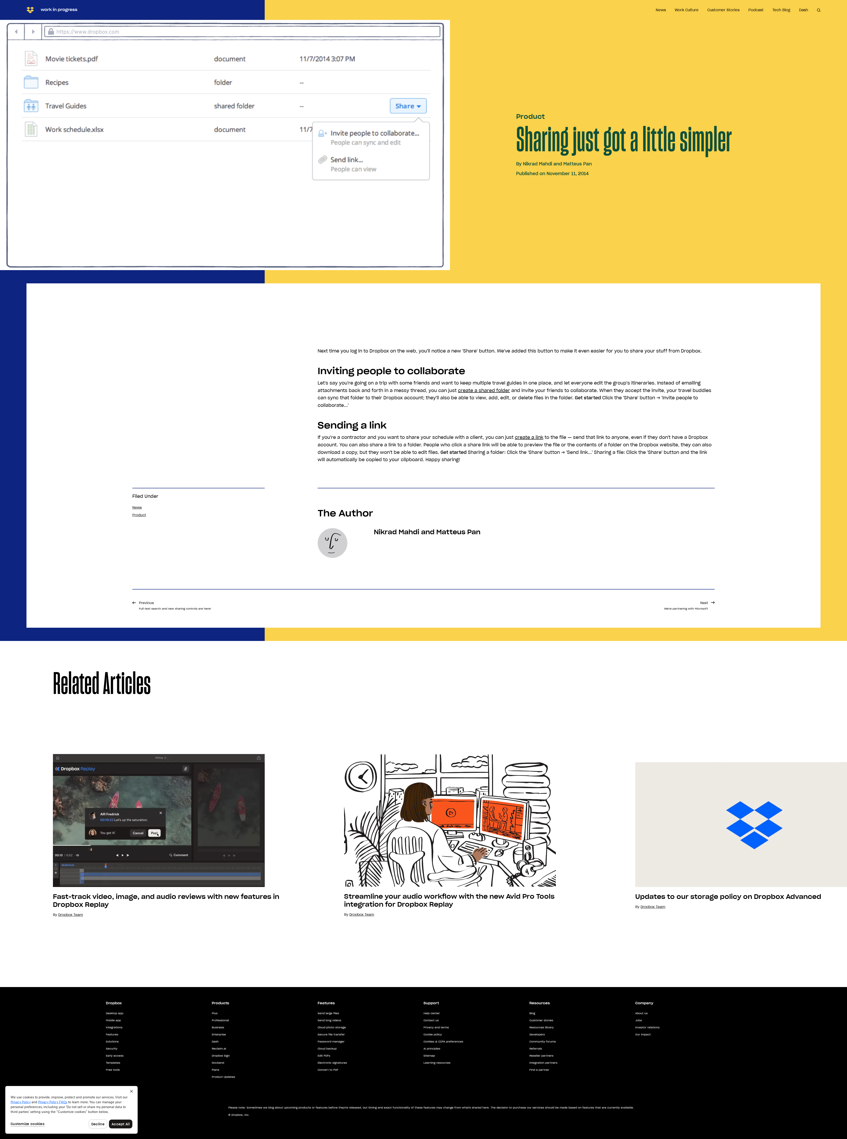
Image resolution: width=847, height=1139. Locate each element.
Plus (214, 1013)
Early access (115, 1055)
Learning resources (437, 1062)
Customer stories (541, 1020)
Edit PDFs (324, 1055)
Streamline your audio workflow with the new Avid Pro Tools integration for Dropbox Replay (449, 900)
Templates (113, 1062)
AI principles (432, 1048)
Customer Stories (723, 10)
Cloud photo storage (332, 1027)
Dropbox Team (361, 914)
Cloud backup (327, 1048)
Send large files (328, 1013)
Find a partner (539, 1069)
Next (686, 605)
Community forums (542, 1041)
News (661, 10)
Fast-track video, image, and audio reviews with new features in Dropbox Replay (166, 901)
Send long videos (329, 1020)
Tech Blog (781, 10)
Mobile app (113, 1020)
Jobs (638, 1020)
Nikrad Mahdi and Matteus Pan (557, 164)
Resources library (541, 1027)
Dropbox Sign (221, 1055)
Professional (220, 1020)
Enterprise (219, 1034)
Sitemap (429, 1055)
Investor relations (647, 1027)
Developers (537, 1034)
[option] (145, 835)
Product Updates (223, 1076)
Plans (215, 1069)
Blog (532, 1013)
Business (218, 1027)
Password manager (331, 1041)
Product (530, 117)
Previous (175, 605)
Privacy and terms (436, 1027)
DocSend (218, 1062)
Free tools (113, 1069)
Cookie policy (433, 1034)
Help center (432, 1013)
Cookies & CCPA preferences (443, 1041)
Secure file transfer (331, 1034)
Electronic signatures (332, 1062)
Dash (803, 10)
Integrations (114, 1027)
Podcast (756, 10)
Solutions (112, 1041)
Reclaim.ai (219, 1048)
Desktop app (114, 1013)
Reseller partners (541, 1055)
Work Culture (687, 10)
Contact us (431, 1020)
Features (112, 1034)
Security (111, 1048)
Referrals (535, 1048)
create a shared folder (484, 390)
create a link (529, 437)
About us (641, 1013)
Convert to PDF (328, 1069)
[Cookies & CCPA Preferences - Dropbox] (71, 1110)
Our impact (643, 1034)
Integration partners (543, 1062)
